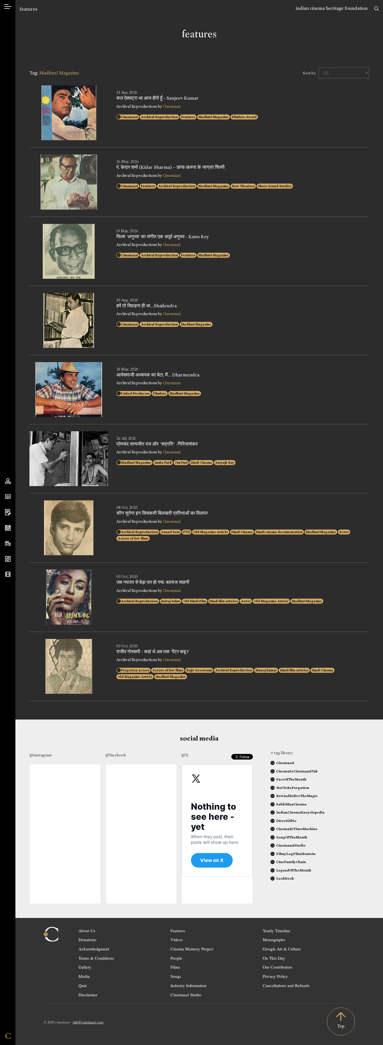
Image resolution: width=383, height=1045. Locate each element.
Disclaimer (88, 994)
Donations (87, 939)
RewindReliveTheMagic (297, 796)
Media (84, 976)
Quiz (83, 985)
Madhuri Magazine (214, 117)
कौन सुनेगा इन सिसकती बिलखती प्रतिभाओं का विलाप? (162, 513)
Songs (175, 976)
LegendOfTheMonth (293, 870)
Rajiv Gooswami (199, 670)
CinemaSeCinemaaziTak (297, 771)
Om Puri (181, 463)
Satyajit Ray (224, 463)
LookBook (285, 878)
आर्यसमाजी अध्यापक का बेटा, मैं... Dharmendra (157, 375)
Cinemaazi (172, 106)
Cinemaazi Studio (185, 994)
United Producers (135, 393)
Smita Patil (163, 463)
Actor (344, 532)
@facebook (115, 755)
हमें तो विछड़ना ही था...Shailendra (146, 306)
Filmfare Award (244, 117)
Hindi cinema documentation (279, 532)
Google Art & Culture (282, 949)
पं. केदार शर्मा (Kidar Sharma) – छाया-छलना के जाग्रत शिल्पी (170, 167)
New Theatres (243, 186)
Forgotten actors (135, 670)
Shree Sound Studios (275, 186)
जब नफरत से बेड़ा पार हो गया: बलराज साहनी (152, 582)
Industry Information (188, 985)
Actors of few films (133, 538)
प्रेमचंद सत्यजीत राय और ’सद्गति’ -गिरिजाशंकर (157, 444)
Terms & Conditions (96, 958)
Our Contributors (277, 967)
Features (188, 117)
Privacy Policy (275, 976)
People (176, 958)
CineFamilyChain (291, 862)
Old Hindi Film (194, 601)
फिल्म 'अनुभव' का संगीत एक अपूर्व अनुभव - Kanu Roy (162, 237)
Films (175, 967)
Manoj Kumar (266, 670)
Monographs (274, 939)
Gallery (85, 967)
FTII (186, 532)
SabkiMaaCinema (291, 804)
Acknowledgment (94, 949)
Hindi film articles (223, 601)
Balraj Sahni (170, 601)
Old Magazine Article (210, 532)
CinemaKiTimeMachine (296, 829)
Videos (176, 939)
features (28, 9)
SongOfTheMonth (291, 837)
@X (184, 755)
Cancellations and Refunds (286, 985)
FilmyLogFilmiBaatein (295, 854)
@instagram (40, 755)
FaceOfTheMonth (291, 779)
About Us (87, 930)
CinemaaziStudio (291, 845)
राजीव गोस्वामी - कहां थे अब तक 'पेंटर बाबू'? (152, 652)
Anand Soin (170, 532)
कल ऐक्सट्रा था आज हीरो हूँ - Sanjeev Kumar (157, 98)
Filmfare (159, 393)
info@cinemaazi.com (88, 1022)
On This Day (274, 958)
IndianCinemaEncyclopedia (300, 812)
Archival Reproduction (159, 117)
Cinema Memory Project (191, 949)
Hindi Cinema (201, 463)
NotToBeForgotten (292, 788)
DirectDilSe (286, 821)
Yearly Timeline (276, 930)
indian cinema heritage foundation (332, 8)
